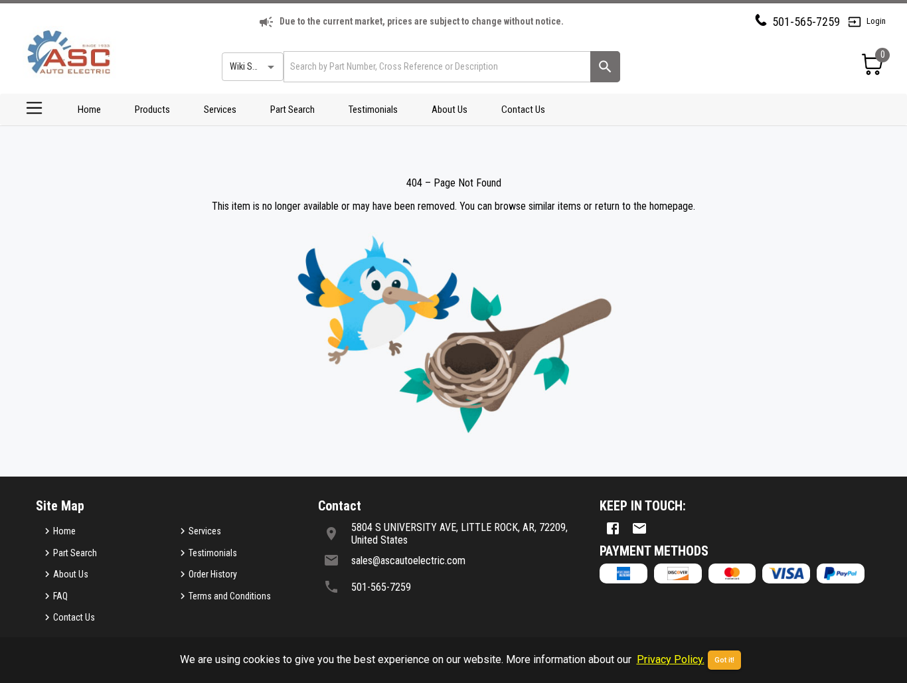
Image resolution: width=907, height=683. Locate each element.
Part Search (292, 109)
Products (152, 109)
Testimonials (373, 109)
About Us (449, 109)
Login (876, 21)
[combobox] (436, 66)
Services (220, 109)
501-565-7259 (806, 22)
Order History (213, 574)
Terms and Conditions (230, 596)
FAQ (60, 596)
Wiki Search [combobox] (252, 66)
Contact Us (523, 109)
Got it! (724, 660)
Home (89, 109)
